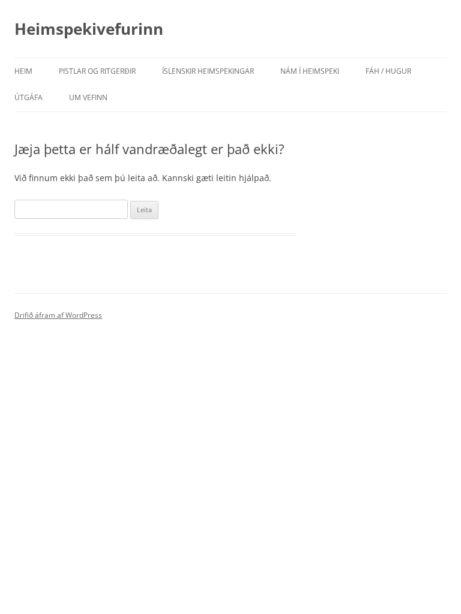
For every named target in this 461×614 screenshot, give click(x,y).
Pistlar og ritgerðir (97, 71)
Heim (23, 71)
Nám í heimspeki (309, 71)
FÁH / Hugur (388, 71)
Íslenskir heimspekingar (208, 71)
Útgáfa (28, 97)
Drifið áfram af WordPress (58, 315)
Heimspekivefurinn (88, 29)
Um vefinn (88, 97)
